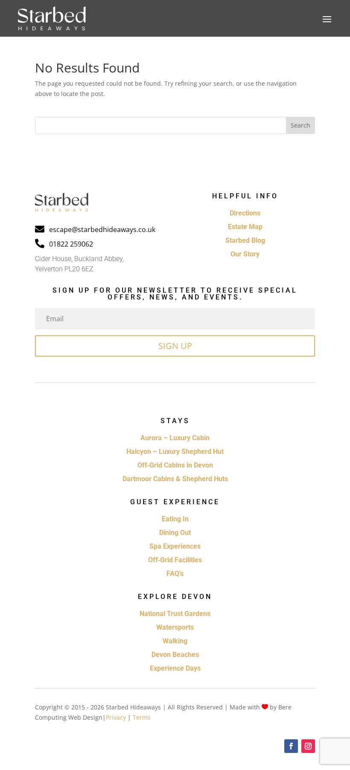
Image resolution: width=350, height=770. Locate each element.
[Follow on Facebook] (291, 746)
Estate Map (245, 227)
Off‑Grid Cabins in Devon (175, 465)
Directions (245, 213)
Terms (142, 717)
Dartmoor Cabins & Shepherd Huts (175, 479)
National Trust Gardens (175, 614)
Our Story (245, 254)
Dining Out (175, 533)
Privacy (116, 717)
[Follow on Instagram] (308, 746)
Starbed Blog (245, 240)
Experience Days (175, 668)
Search (300, 125)
